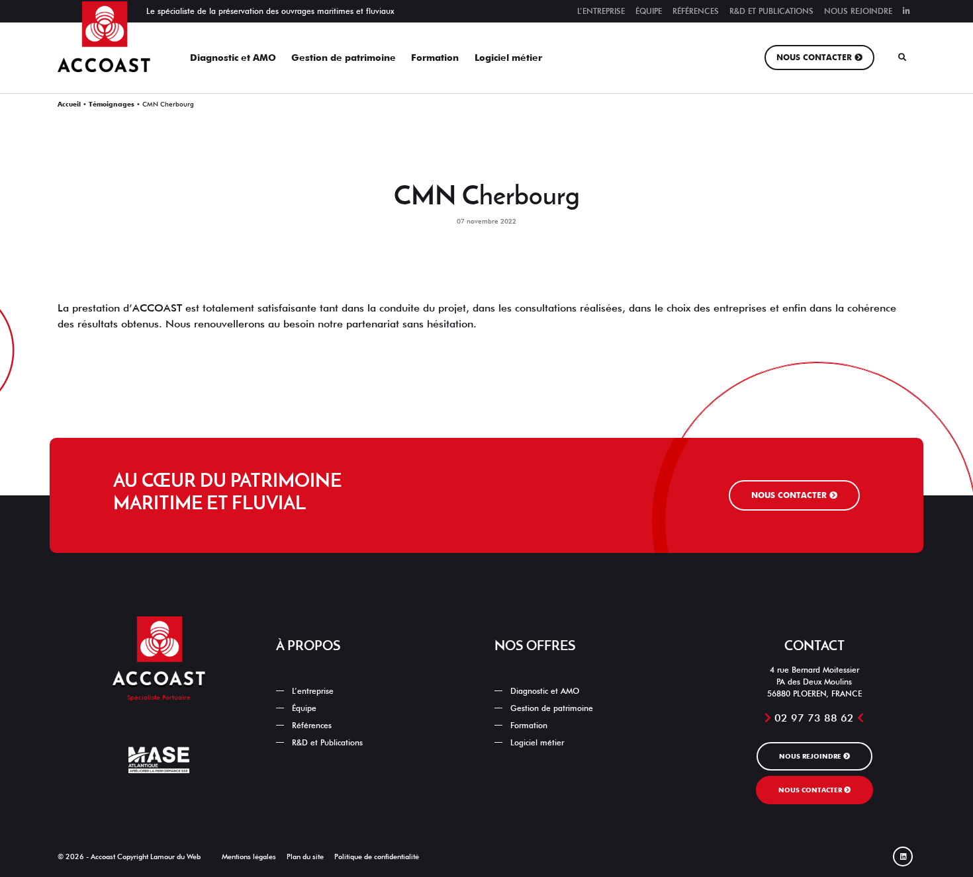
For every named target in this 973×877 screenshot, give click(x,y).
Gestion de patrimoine (343, 57)
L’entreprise (601, 11)
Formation (435, 57)
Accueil (69, 104)
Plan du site (305, 857)
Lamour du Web (175, 857)
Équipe (648, 11)
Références (695, 11)
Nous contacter (814, 57)
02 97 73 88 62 (814, 718)
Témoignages (111, 104)
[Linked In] (906, 11)
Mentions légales (249, 857)
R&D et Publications (771, 11)
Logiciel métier (508, 57)
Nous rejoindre (858, 11)
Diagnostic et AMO (233, 57)
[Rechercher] (902, 57)
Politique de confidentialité (376, 857)
